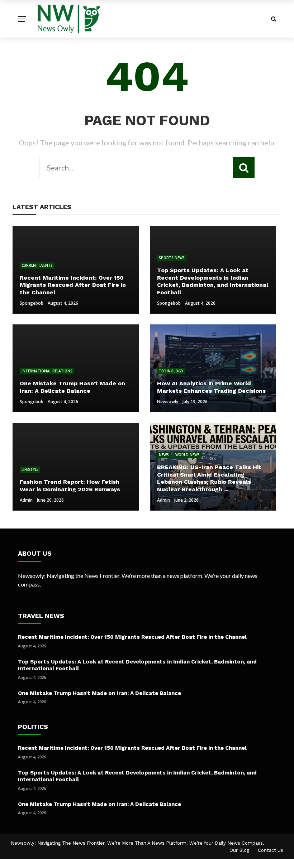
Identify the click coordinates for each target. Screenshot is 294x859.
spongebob (31, 303)
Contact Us (270, 850)
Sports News (172, 257)
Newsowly (167, 402)
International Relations (47, 370)
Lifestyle (30, 469)
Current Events (37, 265)
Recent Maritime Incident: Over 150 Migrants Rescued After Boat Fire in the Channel (132, 637)
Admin (26, 500)
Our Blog (239, 850)
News (164, 454)
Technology (171, 370)
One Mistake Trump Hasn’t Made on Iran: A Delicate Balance (99, 693)
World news (187, 454)
